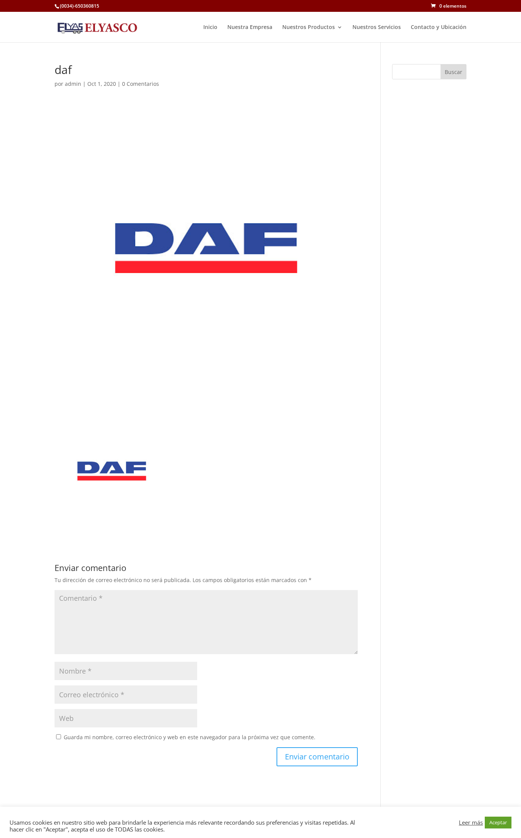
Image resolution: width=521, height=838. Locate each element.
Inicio (210, 27)
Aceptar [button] (498, 822)
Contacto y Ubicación (438, 27)
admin (73, 83)
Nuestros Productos (308, 27)
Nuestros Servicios (376, 27)
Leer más (471, 822)
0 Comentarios (140, 83)
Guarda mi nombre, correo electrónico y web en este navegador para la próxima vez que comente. (189, 737)
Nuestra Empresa (249, 27)
